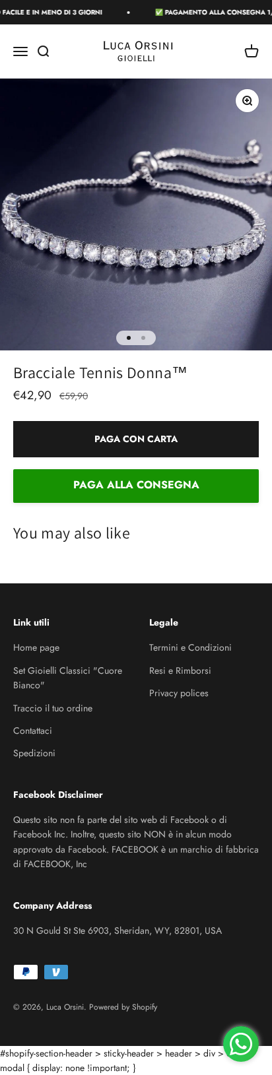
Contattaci (32, 730)
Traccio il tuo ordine (52, 708)
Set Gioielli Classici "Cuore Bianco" (67, 678)
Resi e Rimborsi (180, 670)
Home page (36, 647)
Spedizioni (34, 753)
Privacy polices (179, 693)
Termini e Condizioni (190, 647)
